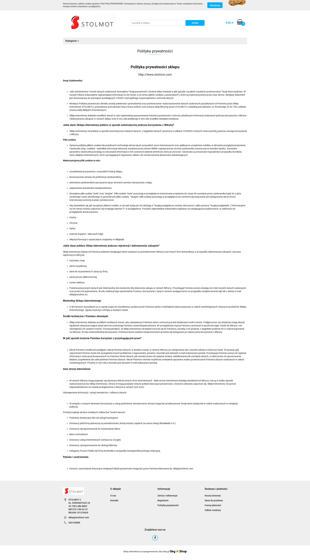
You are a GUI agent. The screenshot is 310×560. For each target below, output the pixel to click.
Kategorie (71, 40)
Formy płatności (213, 505)
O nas (113, 495)
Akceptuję (215, 5)
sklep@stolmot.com (78, 517)
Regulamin (163, 500)
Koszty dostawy (213, 495)
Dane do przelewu (214, 500)
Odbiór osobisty (213, 510)
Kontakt (114, 500)
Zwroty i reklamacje (167, 495)
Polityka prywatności (168, 505)
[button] (115, 489)
